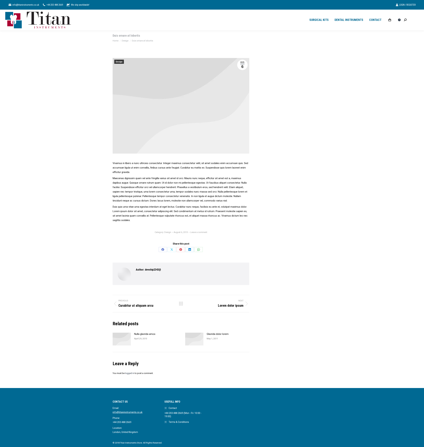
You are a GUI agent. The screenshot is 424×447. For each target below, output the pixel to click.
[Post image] (122, 339)
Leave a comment (198, 232)
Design (119, 62)
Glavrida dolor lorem (218, 334)
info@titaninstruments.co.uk (127, 412)
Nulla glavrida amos (144, 334)
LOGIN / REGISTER (407, 4)
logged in (129, 373)
